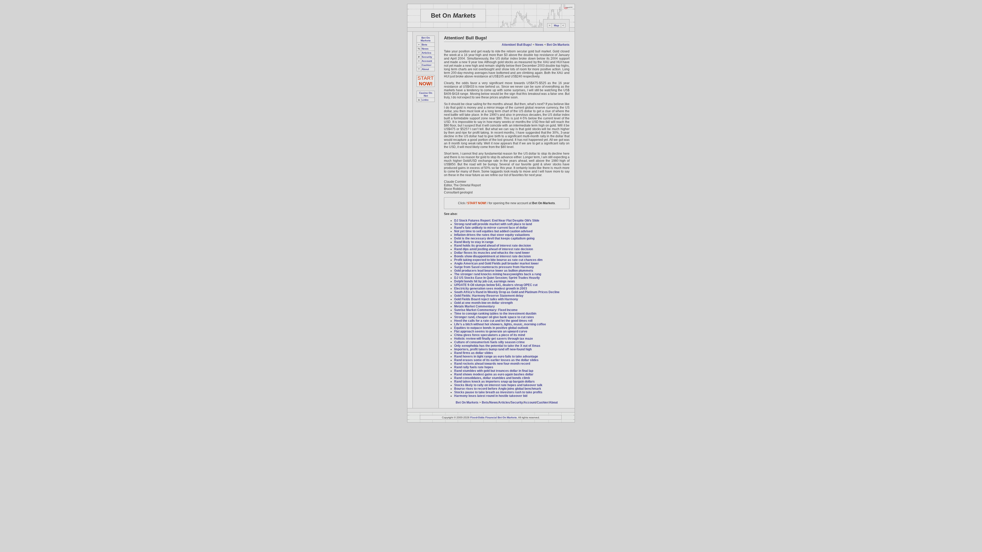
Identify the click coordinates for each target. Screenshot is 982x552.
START (426, 80)
